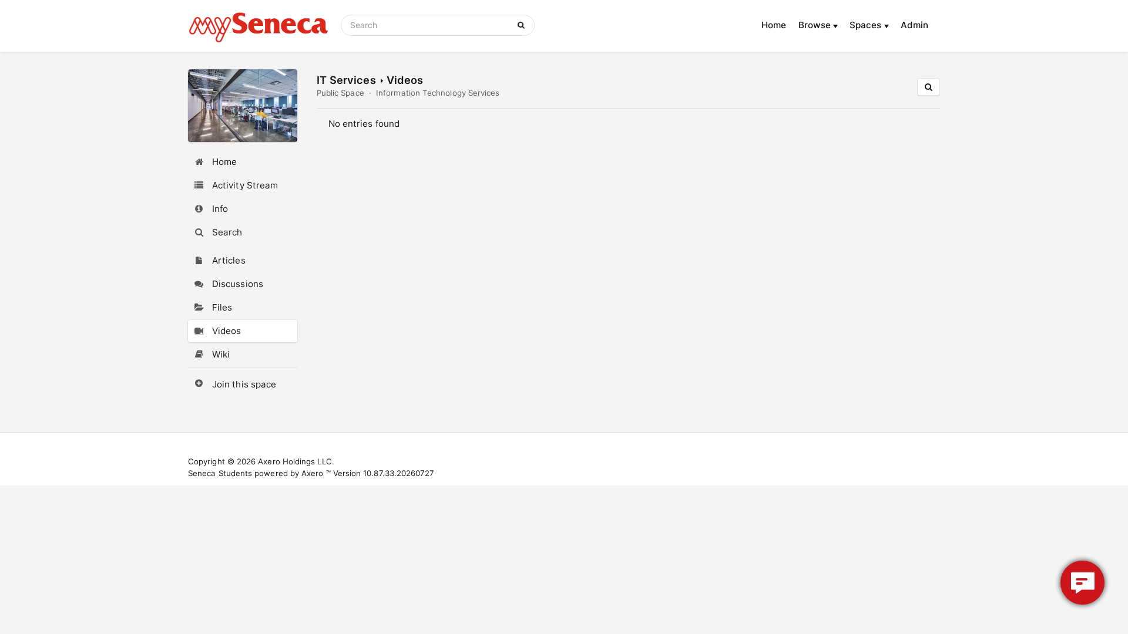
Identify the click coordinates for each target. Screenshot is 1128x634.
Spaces (867, 25)
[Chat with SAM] (1082, 583)
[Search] (523, 25)
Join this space (244, 384)
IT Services (346, 79)
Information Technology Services (437, 92)
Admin (914, 25)
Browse (816, 25)
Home (773, 25)
